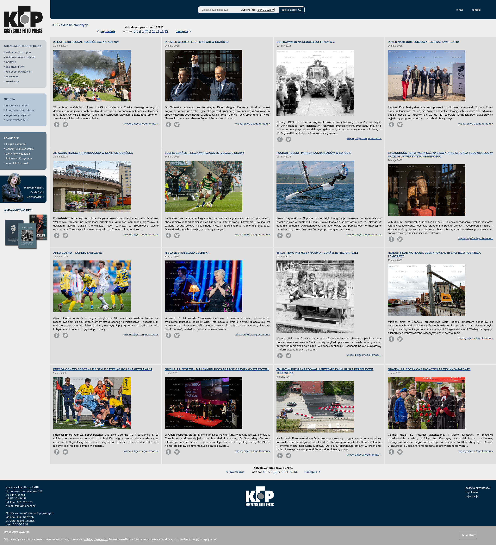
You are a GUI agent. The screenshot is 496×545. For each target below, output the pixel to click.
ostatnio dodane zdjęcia (20, 57)
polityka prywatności (478, 487)
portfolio (11, 61)
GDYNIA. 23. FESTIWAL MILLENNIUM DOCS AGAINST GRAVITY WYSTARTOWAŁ (217, 369)
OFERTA (9, 99)
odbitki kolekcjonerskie (20, 148)
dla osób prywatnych (18, 71)
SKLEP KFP (11, 137)
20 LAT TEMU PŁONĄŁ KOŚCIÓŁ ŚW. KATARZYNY (86, 41)
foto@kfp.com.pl (25, 505)
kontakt (476, 9)
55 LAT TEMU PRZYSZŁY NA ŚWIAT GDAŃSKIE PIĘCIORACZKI (317, 252)
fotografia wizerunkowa (20, 110)
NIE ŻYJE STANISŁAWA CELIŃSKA (187, 252)
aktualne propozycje (18, 52)
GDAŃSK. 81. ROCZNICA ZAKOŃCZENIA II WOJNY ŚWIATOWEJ (429, 369)
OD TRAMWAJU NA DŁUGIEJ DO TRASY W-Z (305, 41)
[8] (146, 31)
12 (162, 31)
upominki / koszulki (17, 163)
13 (166, 31)
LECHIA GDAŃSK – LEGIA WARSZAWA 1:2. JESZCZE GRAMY (204, 152)
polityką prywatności (95, 539)
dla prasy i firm (15, 66)
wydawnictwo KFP (17, 119)
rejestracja (12, 81)
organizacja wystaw (18, 115)
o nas (459, 9)
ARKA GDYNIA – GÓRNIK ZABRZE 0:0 (77, 252)
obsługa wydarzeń (17, 105)
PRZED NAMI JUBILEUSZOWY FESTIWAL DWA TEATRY (424, 41)
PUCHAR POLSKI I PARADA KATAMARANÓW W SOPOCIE (313, 152)
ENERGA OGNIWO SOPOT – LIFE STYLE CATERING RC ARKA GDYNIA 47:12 (102, 369)
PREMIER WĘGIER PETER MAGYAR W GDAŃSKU (197, 41)
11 (157, 31)
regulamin (472, 492)
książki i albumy (15, 143)
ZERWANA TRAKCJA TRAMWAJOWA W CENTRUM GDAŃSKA (93, 152)
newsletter (12, 76)
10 (153, 31)
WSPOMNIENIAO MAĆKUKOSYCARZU (34, 192)
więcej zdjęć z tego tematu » (141, 123)
